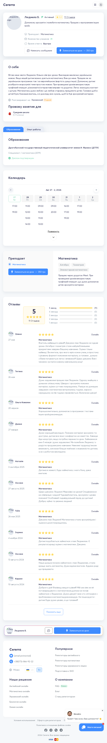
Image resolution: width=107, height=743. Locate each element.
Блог (57, 691)
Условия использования (24, 720)
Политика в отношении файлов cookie (53, 725)
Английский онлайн (18, 686)
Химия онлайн (16, 707)
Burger (95, 5)
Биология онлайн (17, 701)
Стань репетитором (65, 696)
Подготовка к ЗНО (64, 671)
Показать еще (53, 612)
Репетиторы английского (67, 655)
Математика (47, 34)
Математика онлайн (19, 691)
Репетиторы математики (67, 660)
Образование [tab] (13, 129)
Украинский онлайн (18, 696)
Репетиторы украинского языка (71, 665)
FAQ (57, 686)
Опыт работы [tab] (34, 129)
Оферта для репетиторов (49, 720)
